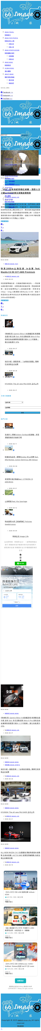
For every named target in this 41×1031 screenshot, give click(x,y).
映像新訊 (9, 63)
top (6, 182)
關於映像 (11, 80)
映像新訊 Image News (12, 713)
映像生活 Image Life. (25, 1020)
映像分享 (11, 44)
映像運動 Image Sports (12, 765)
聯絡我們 (11, 83)
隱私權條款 (20, 1026)
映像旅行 (9, 33)
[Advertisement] (20, 663)
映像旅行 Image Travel (12, 185)
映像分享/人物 (11, 39)
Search (24, 135)
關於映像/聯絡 (9, 75)
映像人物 (11, 47)
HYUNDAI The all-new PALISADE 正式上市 (22, 384)
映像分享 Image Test (11, 264)
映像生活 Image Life (12, 197)
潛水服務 (9, 69)
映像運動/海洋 (12, 51)
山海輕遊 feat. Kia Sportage (16, 501)
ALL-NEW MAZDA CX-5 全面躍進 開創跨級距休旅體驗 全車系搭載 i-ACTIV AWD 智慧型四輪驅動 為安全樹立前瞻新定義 (20, 855)
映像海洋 (11, 59)
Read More (4, 221)
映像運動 (11, 56)
